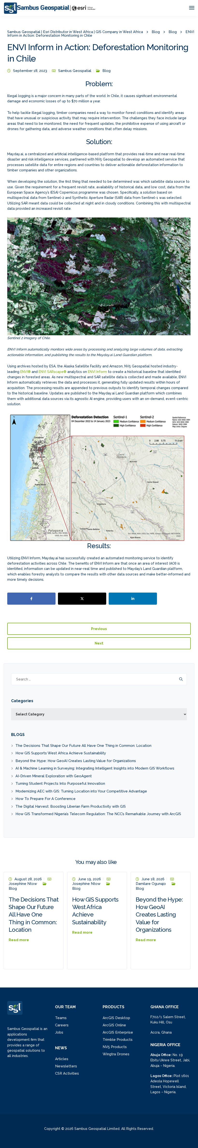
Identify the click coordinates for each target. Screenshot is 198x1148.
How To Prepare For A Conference (45, 799)
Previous (99, 629)
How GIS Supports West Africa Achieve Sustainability (60, 753)
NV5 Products (115, 1047)
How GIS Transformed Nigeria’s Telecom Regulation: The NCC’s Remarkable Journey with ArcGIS (98, 814)
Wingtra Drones (116, 1054)
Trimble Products (118, 1039)
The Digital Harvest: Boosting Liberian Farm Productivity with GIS (70, 806)
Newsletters (66, 1066)
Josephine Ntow (23, 884)
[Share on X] (82, 599)
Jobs (59, 1032)
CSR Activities (67, 1073)
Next (99, 643)
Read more (19, 940)
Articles (61, 1059)
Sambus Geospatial (74, 71)
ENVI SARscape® (52, 372)
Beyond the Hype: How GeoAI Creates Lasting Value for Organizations (75, 761)
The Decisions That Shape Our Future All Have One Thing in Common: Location (83, 745)
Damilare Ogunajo (151, 884)
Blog (106, 71)
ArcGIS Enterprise (118, 1032)
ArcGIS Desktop (116, 1018)
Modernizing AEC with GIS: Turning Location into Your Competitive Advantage (81, 791)
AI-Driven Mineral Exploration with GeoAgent (53, 776)
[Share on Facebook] (31, 599)
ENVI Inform (97, 372)
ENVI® (25, 372)
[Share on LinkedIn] (133, 599)
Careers (62, 1025)
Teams (61, 1018)
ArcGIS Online (114, 1025)
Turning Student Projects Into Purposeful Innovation (60, 783)
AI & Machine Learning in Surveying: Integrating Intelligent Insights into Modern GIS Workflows (94, 768)
